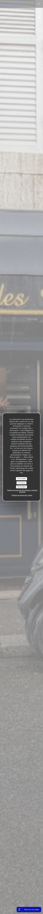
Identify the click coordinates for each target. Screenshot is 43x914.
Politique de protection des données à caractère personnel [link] (22, 491)
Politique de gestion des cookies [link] (22, 495)
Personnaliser (21, 487)
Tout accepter (21, 478)
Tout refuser (21, 483)
